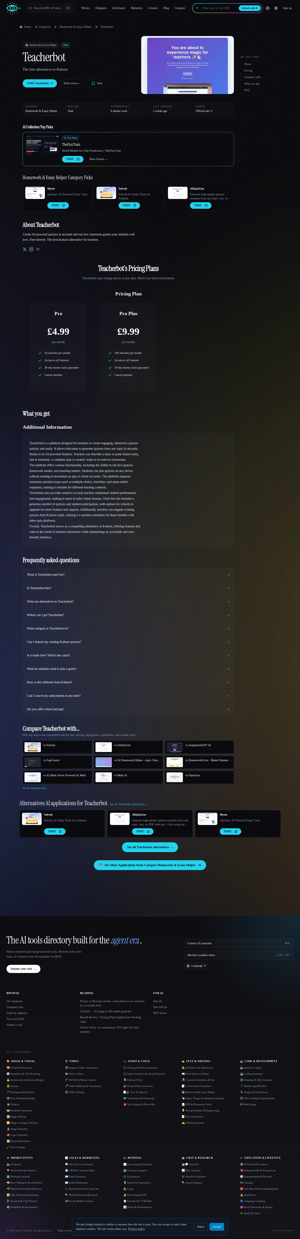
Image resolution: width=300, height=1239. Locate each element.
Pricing (248, 70)
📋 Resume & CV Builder (137, 1201)
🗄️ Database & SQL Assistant (256, 1079)
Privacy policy (136, 1228)
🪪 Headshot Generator (19, 1110)
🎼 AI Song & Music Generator (140, 1067)
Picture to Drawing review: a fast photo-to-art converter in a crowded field (112, 1003)
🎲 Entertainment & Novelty (256, 1176)
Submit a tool (14, 1024)
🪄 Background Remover (21, 1092)
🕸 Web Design (248, 1104)
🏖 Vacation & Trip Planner (22, 1201)
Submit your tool (23, 968)
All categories (14, 1001)
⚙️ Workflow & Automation (22, 1207)
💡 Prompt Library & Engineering (200, 1110)
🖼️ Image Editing (16, 1116)
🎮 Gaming (246, 1182)
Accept (217, 1226)
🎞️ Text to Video (74, 1073)
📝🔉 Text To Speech (135, 1092)
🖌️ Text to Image (16, 1147)
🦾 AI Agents (14, 1164)
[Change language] (276, 8)
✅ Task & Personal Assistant (23, 1194)
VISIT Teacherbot (40, 83)
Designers (101, 8)
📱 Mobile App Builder (253, 1086)
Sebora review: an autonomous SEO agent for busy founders (109, 1029)
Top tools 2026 (15, 1018)
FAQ (247, 90)
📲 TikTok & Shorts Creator (80, 1079)
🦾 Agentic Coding (250, 1067)
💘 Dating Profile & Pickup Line (258, 1170)
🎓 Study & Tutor (250, 1213)
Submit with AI (250, 8)
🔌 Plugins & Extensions (254, 1092)
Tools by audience (17, 1013)
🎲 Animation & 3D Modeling (23, 1073)
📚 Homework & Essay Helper (198, 1092)
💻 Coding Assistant (251, 1073)
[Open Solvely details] (106, 193)
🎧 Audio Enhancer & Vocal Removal (144, 1073)
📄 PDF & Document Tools (197, 1104)
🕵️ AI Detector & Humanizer (197, 1067)
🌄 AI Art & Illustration (19, 1067)
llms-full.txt (160, 1007)
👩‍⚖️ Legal (128, 1188)
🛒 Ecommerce (131, 1176)
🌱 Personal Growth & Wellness (24, 1188)
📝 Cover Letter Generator (196, 1086)
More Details (98, 159)
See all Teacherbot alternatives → (150, 847)
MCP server (160, 1013)
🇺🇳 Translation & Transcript (138, 1098)
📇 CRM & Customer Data (79, 1170)
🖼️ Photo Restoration (18, 1141)
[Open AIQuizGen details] (178, 193)
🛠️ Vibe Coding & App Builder (257, 1098)
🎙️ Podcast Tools (132, 1079)
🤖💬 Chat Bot (190, 1164)
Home (27, 26)
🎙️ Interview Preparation (137, 1182)
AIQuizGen (197, 188)
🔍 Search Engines (192, 1182)
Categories (45, 26)
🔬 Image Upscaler (17, 1128)
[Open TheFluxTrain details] (42, 146)
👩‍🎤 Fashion (13, 1104)
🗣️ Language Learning (253, 1201)
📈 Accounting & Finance (137, 1164)
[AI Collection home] (13, 8)
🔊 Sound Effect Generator (138, 1086)
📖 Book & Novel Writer (195, 1073)
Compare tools (15, 1007)
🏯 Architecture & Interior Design (25, 1079)
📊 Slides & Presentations (137, 1207)
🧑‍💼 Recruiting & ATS (135, 1194)
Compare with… (253, 77)
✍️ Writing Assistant (193, 1122)
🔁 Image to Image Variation (22, 1122)
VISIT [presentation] (70, 159)
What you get (252, 83)
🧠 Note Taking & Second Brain (24, 1182)
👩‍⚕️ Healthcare (248, 1194)
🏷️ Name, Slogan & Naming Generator (203, 1098)
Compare (180, 8)
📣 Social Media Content (79, 1201)
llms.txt (157, 1001)
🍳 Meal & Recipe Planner (21, 1170)
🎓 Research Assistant (194, 1176)
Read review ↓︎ (72, 83)
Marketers (136, 8)
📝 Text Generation (192, 1116)
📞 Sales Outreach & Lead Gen (82, 1188)
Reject (200, 1226)
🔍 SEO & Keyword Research (81, 1194)
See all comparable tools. (35, 788)
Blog (166, 8)
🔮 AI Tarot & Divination (254, 1164)
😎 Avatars (12, 1086)
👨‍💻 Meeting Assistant (18, 1176)
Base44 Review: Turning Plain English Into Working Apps (110, 1019)
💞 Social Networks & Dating (256, 1207)
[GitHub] (267, 8)
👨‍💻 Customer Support (135, 1170)
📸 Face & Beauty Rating (21, 1098)
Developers (118, 8)
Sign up (287, 8)
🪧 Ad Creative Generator (79, 1164)
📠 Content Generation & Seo (198, 1079)
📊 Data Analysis (191, 1170)
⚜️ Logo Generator (17, 1134)
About (247, 64)
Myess (51, 188)
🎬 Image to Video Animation (81, 1067)
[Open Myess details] (35, 193)
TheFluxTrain (71, 144)
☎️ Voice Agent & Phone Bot (139, 1104)
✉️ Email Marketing (76, 1182)
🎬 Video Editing (74, 1092)
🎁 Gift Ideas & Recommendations (259, 1188)
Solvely (123, 188)
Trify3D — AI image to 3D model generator (106, 1011)
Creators (153, 8)
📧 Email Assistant (75, 1176)
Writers (85, 8)
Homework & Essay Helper (75, 26)
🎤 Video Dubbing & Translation (83, 1086)
